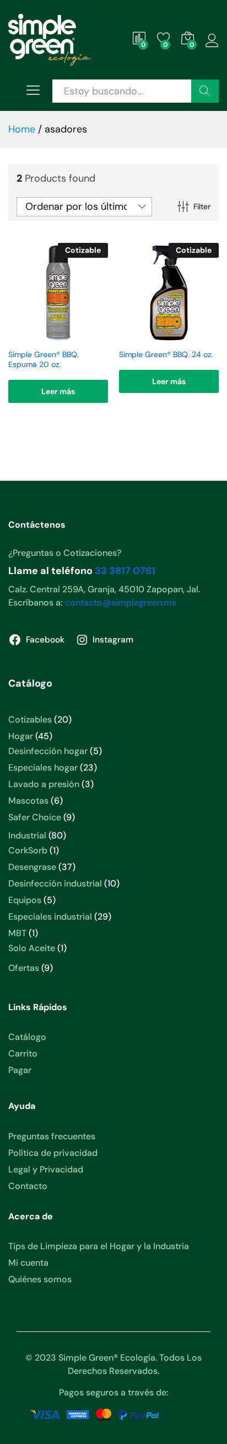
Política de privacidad (53, 1153)
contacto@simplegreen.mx (120, 602)
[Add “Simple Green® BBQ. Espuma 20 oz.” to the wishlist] (56, 336)
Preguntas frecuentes (51, 1136)
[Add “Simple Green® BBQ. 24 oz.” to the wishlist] (167, 336)
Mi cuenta (28, 1262)
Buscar (205, 91)
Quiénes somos (40, 1279)
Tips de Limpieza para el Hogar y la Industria (98, 1246)
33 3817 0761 (125, 570)
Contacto (27, 1186)
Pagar (19, 1070)
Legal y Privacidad (45, 1169)
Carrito (22, 1053)
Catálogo (27, 1037)
